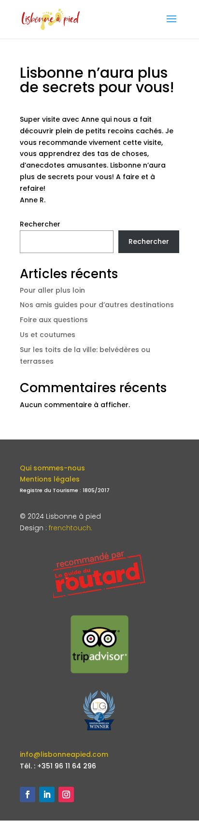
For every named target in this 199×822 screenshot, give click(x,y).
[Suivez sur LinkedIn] (47, 794)
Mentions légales (50, 479)
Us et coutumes (47, 335)
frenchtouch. (70, 528)
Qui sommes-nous (52, 468)
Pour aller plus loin (52, 290)
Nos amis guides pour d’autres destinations (97, 305)
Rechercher (40, 224)
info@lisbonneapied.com (64, 754)
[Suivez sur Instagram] (66, 794)
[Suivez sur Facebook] (27, 794)
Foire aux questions (54, 320)
